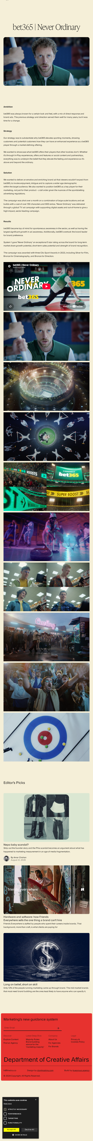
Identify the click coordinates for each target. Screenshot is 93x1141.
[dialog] (20, 1118)
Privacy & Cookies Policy (78, 1041)
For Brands (53, 1047)
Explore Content (11, 1040)
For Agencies (54, 1043)
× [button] (35, 1100)
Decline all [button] (29, 1130)
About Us (52, 1040)
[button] (21, 1135)
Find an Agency (11, 1043)
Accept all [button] (11, 1130)
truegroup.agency (81, 1071)
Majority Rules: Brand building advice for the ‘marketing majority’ (35, 1043)
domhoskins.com (45, 1071)
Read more (8, 1103)
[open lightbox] (46, 336)
